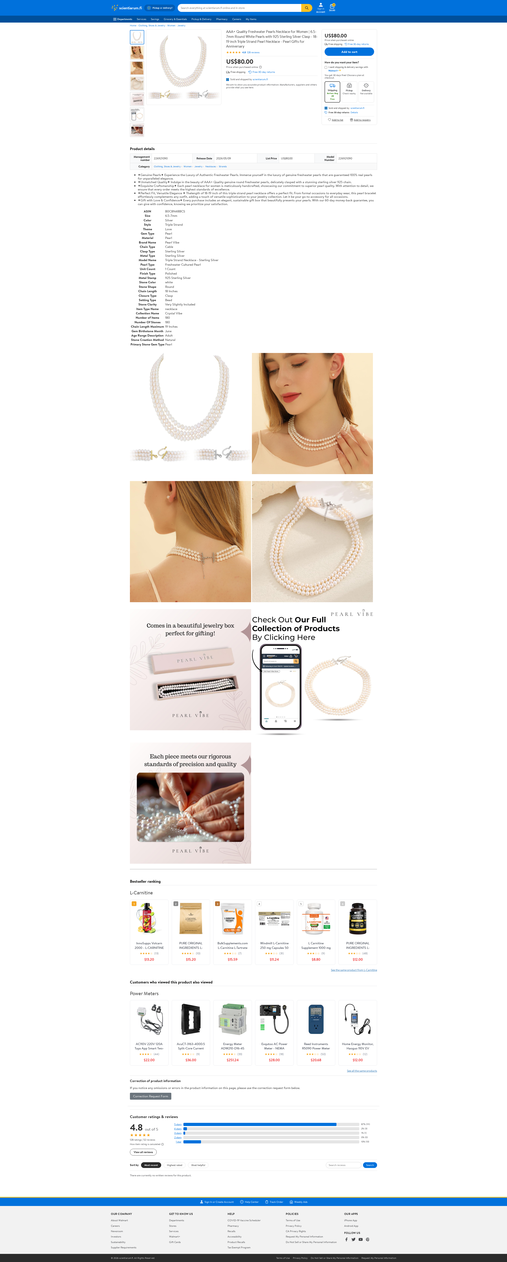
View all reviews (143, 1152)
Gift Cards (175, 1242)
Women (171, 25)
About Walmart (119, 1220)
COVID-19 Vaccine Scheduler (244, 1220)
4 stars (177, 1128)
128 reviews (253, 52)
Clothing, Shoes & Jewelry (151, 25)
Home (133, 25)
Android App (351, 1226)
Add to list (337, 119)
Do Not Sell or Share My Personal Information (311, 1242)
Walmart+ (174, 1236)
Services (141, 19)
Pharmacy (222, 19)
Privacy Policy (294, 1226)
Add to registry (362, 119)
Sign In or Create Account (219, 1202)
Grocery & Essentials (175, 19)
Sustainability (118, 1242)
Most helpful (198, 1165)
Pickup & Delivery (202, 19)
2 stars (177, 1137)
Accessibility (235, 1236)
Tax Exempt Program (239, 1247)
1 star (178, 1141)
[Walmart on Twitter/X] (353, 1239)
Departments (124, 19)
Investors (116, 1236)
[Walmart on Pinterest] (368, 1239)
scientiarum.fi (260, 79)
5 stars (177, 1124)
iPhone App (350, 1220)
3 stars (177, 1133)
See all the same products (362, 1071)
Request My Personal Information (304, 1236)
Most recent (151, 1165)
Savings (155, 19)
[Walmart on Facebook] (346, 1239)
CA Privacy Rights (296, 1231)
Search (370, 1165)
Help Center (252, 1202)
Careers (236, 19)
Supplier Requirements (123, 1247)
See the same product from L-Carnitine (354, 970)
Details (354, 112)
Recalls (231, 1231)
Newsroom (117, 1231)
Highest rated (174, 1165)
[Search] (306, 8)
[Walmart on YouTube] (360, 1239)
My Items (251, 19)
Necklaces (210, 166)
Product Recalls (236, 1242)
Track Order (276, 1202)
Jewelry (181, 25)
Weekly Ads (300, 1202)
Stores (172, 1226)
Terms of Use (293, 1220)
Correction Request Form (150, 1096)
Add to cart (349, 51)
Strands (223, 166)
